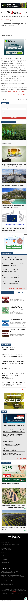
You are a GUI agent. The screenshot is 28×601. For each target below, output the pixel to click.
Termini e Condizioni (16, 595)
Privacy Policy (3, 600)
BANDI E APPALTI (15, 296)
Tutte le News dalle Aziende (17, 288)
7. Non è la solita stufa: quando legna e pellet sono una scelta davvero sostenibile (13, 435)
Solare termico (4, 565)
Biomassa (7, 19)
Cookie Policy (9, 600)
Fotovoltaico (4, 16)
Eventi (11, 19)
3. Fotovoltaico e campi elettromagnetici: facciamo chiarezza (13, 453)
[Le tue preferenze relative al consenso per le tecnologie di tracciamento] (25, 598)
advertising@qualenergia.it (9, 572)
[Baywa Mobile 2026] (14, 47)
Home (2, 19)
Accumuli (2, 564)
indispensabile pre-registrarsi (16, 91)
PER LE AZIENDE (5, 568)
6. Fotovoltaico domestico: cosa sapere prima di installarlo (13, 440)
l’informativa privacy (17, 113)
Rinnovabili (22, 16)
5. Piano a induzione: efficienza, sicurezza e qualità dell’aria (11, 445)
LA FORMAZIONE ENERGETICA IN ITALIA (16, 307)
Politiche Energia (13, 16)
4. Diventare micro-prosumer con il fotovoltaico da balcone (12, 449)
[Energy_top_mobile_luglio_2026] (14, 5)
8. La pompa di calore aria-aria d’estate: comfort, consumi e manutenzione (14, 430)
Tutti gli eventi (22, 94)
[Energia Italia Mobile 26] (14, 242)
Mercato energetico (5, 562)
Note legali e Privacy (17, 593)
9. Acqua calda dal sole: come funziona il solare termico (14, 426)
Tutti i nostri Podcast (20, 458)
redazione (14, 591)
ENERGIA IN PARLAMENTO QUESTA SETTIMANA (17, 330)
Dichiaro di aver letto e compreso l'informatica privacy (14, 112)
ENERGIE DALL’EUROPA (16, 319)
